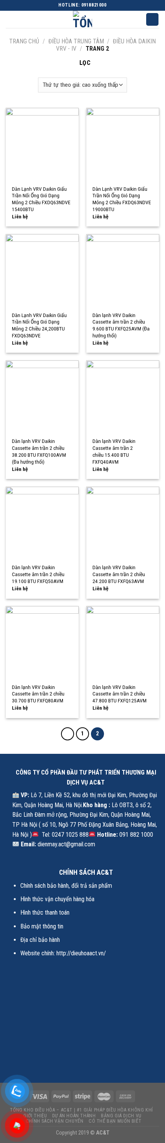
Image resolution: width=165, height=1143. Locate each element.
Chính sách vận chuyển (55, 1121)
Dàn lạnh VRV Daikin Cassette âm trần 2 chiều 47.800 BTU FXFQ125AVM (119, 694)
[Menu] (10, 20)
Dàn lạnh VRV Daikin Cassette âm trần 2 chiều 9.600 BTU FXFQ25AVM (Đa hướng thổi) (121, 325)
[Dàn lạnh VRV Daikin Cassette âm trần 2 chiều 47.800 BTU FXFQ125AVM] (122, 642)
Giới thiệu (35, 1115)
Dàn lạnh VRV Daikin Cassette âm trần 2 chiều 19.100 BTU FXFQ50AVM (38, 574)
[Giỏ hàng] (152, 19)
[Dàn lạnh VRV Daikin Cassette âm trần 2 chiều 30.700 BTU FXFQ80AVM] (42, 642)
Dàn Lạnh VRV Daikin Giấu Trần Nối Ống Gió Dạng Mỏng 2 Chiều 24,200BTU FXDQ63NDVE (39, 325)
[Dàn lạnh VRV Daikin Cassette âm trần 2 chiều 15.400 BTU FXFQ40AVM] (122, 396)
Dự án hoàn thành (74, 1115)
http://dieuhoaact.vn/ (81, 953)
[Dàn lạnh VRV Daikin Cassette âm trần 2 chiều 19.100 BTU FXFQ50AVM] (42, 523)
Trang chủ (24, 41)
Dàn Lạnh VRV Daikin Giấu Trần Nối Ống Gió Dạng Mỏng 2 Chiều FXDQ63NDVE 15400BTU (41, 199)
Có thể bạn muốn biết (115, 1121)
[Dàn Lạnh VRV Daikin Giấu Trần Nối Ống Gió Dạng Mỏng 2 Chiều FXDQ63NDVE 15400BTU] (42, 144)
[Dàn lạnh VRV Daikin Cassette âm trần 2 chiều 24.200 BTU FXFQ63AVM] (122, 523)
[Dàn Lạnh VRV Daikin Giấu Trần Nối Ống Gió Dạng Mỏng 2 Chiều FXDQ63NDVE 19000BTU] (122, 144)
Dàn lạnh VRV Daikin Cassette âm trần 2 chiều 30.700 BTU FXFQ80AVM (38, 694)
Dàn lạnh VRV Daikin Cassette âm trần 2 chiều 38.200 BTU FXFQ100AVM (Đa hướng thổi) (39, 451)
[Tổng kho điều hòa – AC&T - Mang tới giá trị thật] (82, 19)
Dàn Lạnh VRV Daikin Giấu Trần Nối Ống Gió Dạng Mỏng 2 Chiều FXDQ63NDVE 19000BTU (121, 199)
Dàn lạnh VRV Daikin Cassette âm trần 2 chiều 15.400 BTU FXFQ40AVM (113, 451)
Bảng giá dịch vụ (121, 1115)
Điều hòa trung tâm (76, 41)
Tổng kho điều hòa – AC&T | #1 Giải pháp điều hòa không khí (81, 1110)
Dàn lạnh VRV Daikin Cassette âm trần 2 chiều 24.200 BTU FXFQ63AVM (118, 574)
